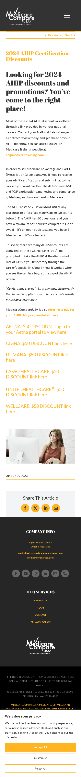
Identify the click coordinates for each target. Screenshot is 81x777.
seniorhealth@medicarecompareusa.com (40, 553)
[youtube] (26, 573)
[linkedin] (45, 573)
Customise (40, 757)
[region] (40, 743)
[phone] (65, 573)
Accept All (40, 747)
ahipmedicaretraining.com (25, 155)
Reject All (40, 768)
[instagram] (36, 573)
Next (68, 35)
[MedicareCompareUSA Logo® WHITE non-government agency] (40, 638)
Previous (54, 35)
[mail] (55, 573)
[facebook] (16, 573)
